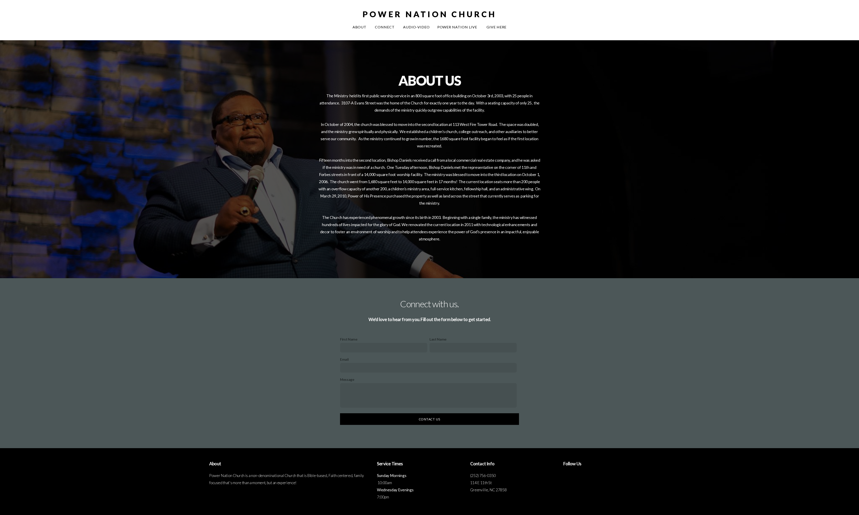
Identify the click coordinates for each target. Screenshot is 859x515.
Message (347, 379)
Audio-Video (416, 27)
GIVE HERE (497, 27)
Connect (385, 27)
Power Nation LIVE (458, 27)
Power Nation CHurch (429, 14)
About (360, 27)
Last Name (438, 339)
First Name (348, 339)
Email (344, 359)
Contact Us (429, 419)
